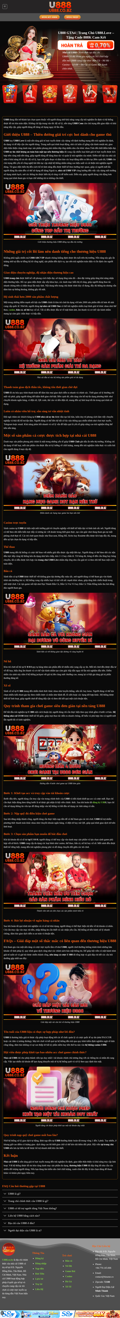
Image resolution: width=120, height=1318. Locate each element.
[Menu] (4, 6)
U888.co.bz (7, 1260)
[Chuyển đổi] (5, 1194)
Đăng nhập (40, 1263)
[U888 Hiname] (60, 6)
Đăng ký (39, 1258)
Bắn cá (68, 1261)
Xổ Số (68, 1286)
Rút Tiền (39, 1273)
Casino (68, 1276)
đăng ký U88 (98, 802)
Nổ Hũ (68, 1266)
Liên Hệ (39, 1289)
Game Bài (70, 1271)
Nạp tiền (39, 1268)
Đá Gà (68, 1281)
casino (12, 310)
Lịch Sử (39, 1279)
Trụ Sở (38, 1284)
